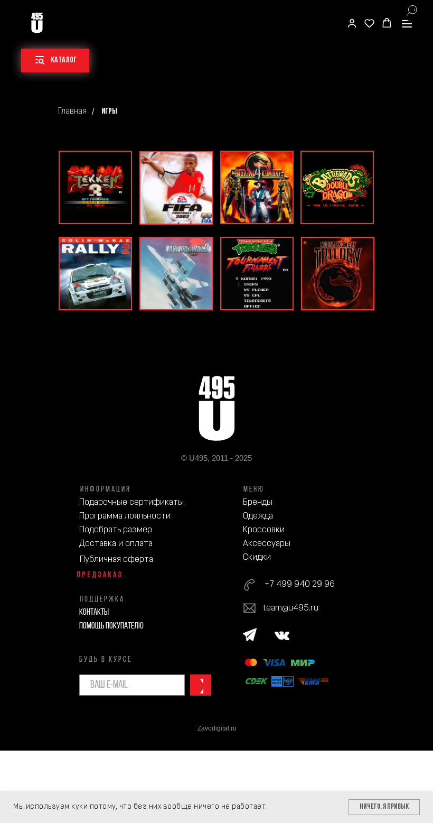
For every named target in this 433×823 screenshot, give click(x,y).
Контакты (94, 612)
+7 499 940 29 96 (299, 584)
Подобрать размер (115, 529)
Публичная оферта (116, 559)
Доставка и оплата (116, 543)
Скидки (257, 557)
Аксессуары (266, 543)
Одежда (258, 516)
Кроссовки (264, 529)
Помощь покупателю (111, 626)
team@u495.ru (290, 608)
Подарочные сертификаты (131, 502)
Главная (72, 111)
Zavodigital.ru (217, 728)
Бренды (257, 502)
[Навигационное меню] (407, 23)
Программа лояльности (125, 516)
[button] (352, 23)
